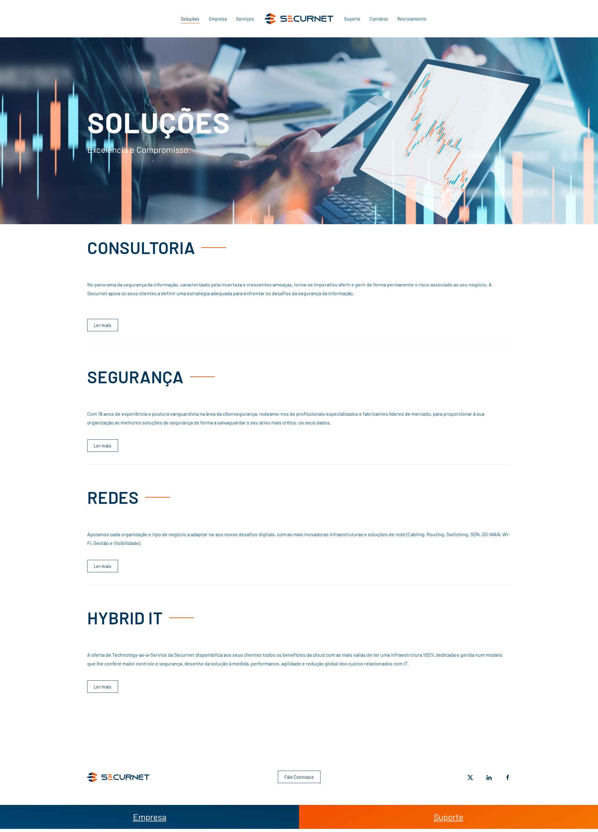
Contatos (379, 18)
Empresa (149, 816)
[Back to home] (299, 18)
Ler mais (103, 325)
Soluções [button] (190, 18)
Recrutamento (411, 18)
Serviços (245, 18)
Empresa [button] (218, 18)
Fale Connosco (299, 777)
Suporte (352, 18)
